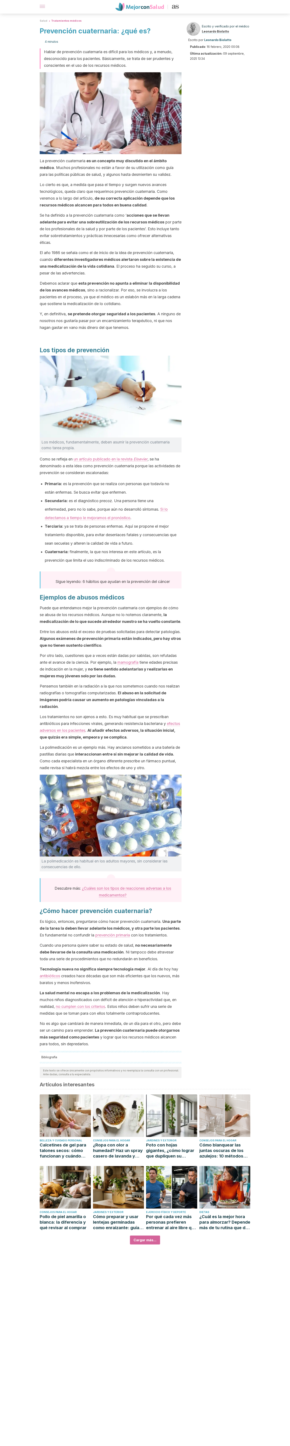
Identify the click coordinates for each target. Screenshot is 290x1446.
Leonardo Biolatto (215, 31)
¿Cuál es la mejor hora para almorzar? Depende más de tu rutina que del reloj (224, 1222)
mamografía (127, 662)
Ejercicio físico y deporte (166, 1212)
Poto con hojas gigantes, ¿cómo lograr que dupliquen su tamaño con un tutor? (170, 1150)
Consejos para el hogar (111, 1140)
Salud (43, 20)
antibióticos (50, 976)
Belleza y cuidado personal (61, 1140)
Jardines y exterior (161, 1140)
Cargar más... (145, 1240)
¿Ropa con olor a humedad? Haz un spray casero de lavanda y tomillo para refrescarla (118, 1150)
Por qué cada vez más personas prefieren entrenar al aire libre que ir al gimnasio (171, 1222)
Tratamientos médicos (66, 20)
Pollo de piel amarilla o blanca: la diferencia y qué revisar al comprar (63, 1222)
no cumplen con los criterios (80, 1006)
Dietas (204, 1212)
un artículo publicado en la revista (111, 459)
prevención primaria (112, 935)
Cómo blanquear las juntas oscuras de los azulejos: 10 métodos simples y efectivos (221, 1150)
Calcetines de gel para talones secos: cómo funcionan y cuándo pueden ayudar (63, 1150)
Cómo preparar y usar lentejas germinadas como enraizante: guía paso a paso (116, 1222)
